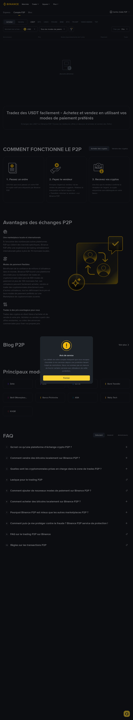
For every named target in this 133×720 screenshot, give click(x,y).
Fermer (66, 378)
